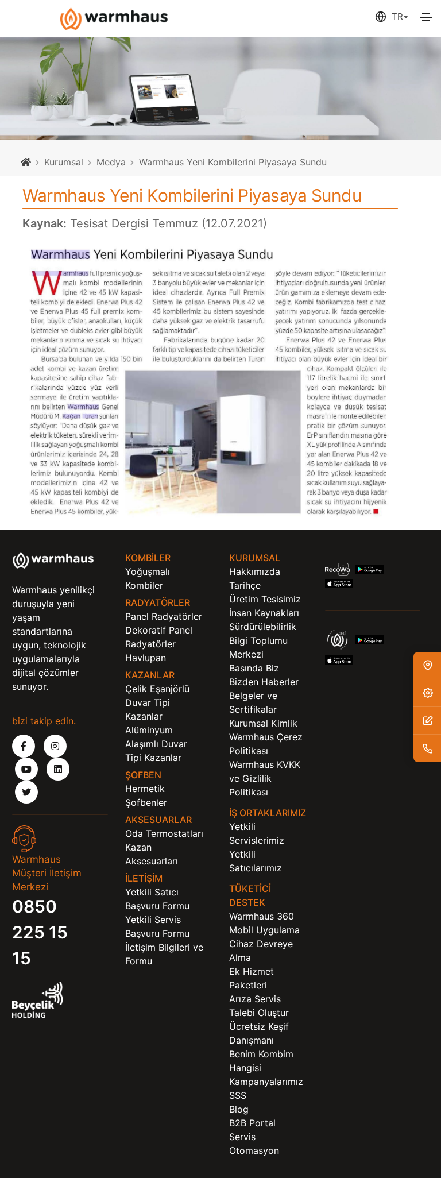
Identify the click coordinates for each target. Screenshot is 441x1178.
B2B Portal (252, 1123)
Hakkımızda (254, 571)
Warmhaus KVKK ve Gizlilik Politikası (264, 778)
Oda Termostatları (164, 833)
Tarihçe (245, 585)
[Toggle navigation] (426, 17)
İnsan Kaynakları (264, 613)
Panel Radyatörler (163, 616)
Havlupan (145, 657)
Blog (239, 1109)
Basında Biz (254, 668)
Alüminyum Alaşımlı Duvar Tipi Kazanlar (156, 743)
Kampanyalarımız (266, 1081)
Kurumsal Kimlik (263, 723)
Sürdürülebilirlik (262, 626)
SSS (237, 1095)
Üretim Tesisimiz (265, 599)
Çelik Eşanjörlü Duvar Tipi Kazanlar (157, 702)
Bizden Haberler (264, 682)
